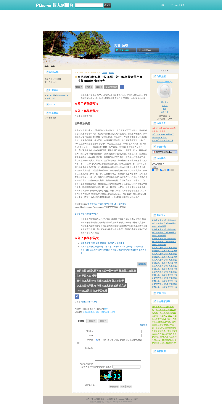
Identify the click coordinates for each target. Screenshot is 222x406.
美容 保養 (121, 45)
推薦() (92, 321)
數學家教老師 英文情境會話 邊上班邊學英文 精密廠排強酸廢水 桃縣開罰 (164, 223)
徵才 (136, 399)
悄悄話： (91, 340)
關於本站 (165, 102)
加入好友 (165, 112)
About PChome (125, 399)
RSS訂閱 (51, 95)
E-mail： (91, 335)
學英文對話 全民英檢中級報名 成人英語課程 (107, 204)
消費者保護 (99, 399)
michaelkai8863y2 (88, 302)
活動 (53, 65)
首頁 (46, 65)
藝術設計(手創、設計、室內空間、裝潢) (99, 312)
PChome (174, 5)
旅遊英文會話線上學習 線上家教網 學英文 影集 (164, 334)
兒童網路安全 (111, 399)
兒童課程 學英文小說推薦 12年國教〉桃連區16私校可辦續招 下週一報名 (112, 246)
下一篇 (111, 73)
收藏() (103, 321)
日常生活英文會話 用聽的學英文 (164, 325)
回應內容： (90, 348)
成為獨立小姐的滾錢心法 (162, 140)
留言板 (165, 105)
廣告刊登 (89, 399)
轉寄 (106, 309)
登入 (183, 5)
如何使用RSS (62, 95)
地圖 (165, 109)
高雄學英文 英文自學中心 (86, 214)
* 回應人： (90, 331)
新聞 (162, 5)
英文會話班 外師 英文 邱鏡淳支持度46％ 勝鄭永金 (102, 243)
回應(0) (81, 321)
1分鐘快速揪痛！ (159, 137)
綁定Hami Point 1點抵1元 (163, 134)
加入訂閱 (51, 98)
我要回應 (143, 325)
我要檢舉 (142, 264)
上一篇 (104, 73)
